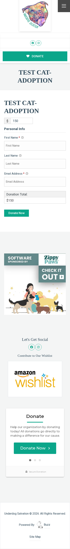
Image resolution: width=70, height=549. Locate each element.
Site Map (35, 536)
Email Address (14, 173)
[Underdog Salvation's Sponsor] (35, 284)
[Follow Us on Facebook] (33, 43)
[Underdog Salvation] (35, 15)
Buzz (46, 524)
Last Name (11, 155)
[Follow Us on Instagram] (38, 43)
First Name (12, 137)
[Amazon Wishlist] (35, 378)
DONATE (37, 56)
